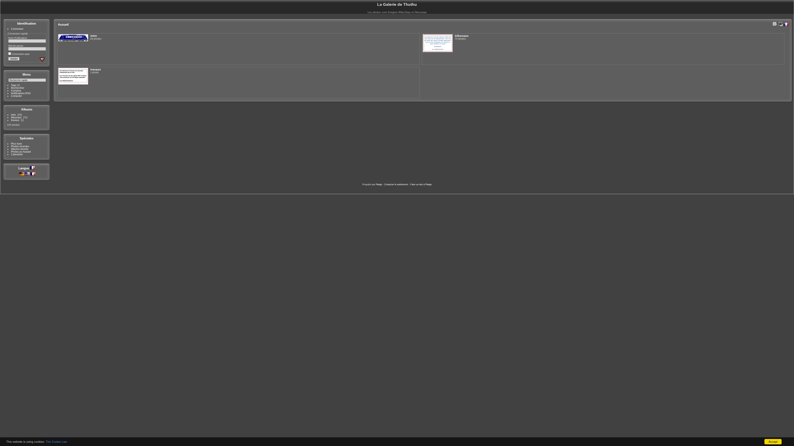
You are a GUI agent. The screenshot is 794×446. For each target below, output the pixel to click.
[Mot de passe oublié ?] (42, 59)
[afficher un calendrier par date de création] (780, 24)
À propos (16, 90)
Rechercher (17, 88)
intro (13, 114)
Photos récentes (20, 146)
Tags (13, 85)
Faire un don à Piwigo (421, 184)
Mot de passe (15, 45)
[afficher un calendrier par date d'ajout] (774, 24)
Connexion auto (20, 54)
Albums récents (19, 149)
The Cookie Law (56, 441)
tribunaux (16, 117)
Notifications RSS (21, 93)
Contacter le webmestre (396, 184)
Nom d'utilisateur (17, 38)
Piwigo (379, 184)
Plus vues (16, 143)
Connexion (17, 28)
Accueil (63, 24)
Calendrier (17, 154)
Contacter (16, 96)
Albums (26, 109)
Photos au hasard (21, 151)
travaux (15, 120)
